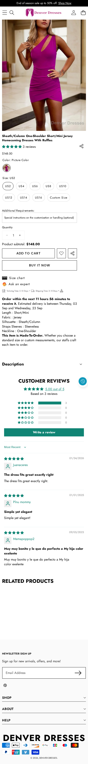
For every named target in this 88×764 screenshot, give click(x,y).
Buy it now (39, 265)
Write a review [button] (44, 432)
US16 (38, 197)
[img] (14, 458)
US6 (35, 186)
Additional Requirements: (18, 211)
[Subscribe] (78, 673)
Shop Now (64, 3)
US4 (21, 186)
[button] (83, 391)
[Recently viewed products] (83, 381)
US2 (8, 186)
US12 (8, 197)
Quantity (7, 227)
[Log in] (73, 12)
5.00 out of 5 (54, 389)
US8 (48, 186)
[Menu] (4, 12)
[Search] (11, 12)
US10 (62, 186)
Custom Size (58, 197)
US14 (23, 197)
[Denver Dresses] (44, 12)
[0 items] (83, 12)
